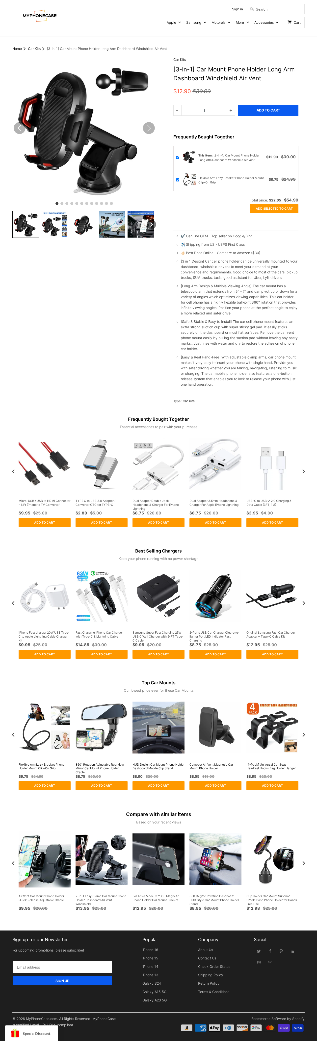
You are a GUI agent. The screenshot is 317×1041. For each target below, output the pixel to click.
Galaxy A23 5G (154, 1000)
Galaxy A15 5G (154, 992)
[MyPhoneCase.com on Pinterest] (281, 951)
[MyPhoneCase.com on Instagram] (259, 962)
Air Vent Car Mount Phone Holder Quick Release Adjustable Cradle (41, 898)
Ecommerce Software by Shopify (278, 1019)
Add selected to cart (274, 208)
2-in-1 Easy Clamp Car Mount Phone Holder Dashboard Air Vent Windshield (101, 900)
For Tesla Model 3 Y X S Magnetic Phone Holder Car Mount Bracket (155, 898)
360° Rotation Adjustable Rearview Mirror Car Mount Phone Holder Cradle (100, 768)
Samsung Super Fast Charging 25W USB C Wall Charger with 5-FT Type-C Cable (158, 636)
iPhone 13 (150, 975)
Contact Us (207, 958)
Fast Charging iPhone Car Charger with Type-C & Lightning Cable (99, 634)
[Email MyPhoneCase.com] (270, 962)
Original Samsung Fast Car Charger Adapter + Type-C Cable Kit (270, 634)
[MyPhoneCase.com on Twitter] (259, 951)
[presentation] (13, 471)
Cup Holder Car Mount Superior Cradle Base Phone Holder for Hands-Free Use (272, 900)
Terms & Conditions (213, 992)
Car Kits (179, 59)
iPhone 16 (150, 950)
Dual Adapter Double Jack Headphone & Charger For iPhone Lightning (155, 504)
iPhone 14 (150, 966)
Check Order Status (214, 966)
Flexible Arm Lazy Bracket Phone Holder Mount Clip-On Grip (41, 766)
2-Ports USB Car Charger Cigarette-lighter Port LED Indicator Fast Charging (214, 636)
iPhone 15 (150, 958)
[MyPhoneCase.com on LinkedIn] (292, 951)
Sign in (237, 9)
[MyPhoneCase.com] (39, 15)
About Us (205, 950)
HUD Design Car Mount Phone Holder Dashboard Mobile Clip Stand (158, 766)
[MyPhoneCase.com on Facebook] (270, 951)
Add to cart (44, 522)
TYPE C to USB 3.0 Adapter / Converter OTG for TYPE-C (95, 503)
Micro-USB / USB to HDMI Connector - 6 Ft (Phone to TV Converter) (44, 503)
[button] (25, 224)
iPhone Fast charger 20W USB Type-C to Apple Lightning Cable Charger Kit (44, 636)
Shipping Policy (210, 975)
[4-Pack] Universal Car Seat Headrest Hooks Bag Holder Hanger (271, 766)
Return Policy (208, 983)
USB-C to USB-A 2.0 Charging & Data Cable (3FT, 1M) (268, 503)
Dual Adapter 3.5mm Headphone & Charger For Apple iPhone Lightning (213, 503)
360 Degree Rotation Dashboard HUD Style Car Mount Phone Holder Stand (214, 900)
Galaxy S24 (151, 983)
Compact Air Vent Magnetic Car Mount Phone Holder (211, 766)
